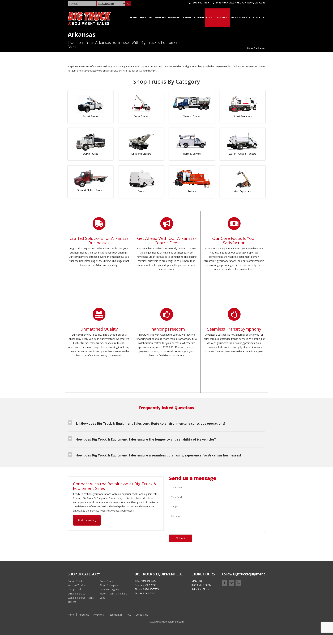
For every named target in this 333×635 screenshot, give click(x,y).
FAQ (129, 614)
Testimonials (115, 614)
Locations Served (217, 17)
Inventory (145, 17)
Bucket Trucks (90, 116)
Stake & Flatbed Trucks (90, 190)
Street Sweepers (242, 116)
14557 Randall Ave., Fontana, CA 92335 (240, 2)
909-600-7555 (200, 2)
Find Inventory (87, 520)
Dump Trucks (90, 153)
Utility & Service (192, 153)
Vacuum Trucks (191, 116)
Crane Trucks (141, 116)
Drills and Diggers (141, 153)
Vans (141, 191)
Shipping (160, 17)
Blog (200, 17)
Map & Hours (239, 17)
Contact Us (256, 17)
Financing (174, 17)
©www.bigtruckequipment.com (166, 621)
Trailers (192, 191)
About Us (189, 17)
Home (133, 17)
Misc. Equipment (242, 191)
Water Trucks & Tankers (242, 153)
